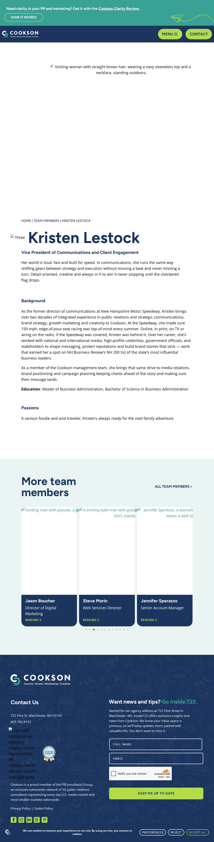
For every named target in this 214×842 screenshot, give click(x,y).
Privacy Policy (21, 808)
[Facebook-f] (14, 820)
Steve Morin (95, 600)
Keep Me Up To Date (156, 793)
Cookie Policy (43, 808)
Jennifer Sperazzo (159, 600)
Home (26, 221)
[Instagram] (21, 820)
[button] (25, 566)
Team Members (46, 221)
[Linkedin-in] (29, 820)
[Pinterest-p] (44, 820)
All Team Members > (174, 486)
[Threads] (37, 820)
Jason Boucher (40, 600)
